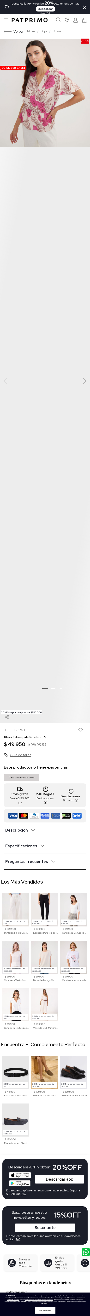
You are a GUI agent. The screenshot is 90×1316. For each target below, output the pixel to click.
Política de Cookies (13, 1300)
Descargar (45, 9)
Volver (18, 31)
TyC (18, 1239)
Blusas (57, 31)
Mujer (31, 31)
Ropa (44, 31)
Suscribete (45, 1227)
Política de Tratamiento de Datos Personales (39, 1300)
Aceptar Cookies (45, 1310)
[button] (67, 20)
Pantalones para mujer (16, 1291)
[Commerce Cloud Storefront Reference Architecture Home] (30, 20)
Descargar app (59, 1179)
